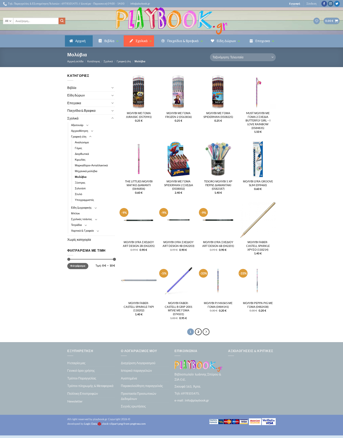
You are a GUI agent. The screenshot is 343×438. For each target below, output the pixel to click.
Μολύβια (81, 176)
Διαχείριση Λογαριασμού (138, 363)
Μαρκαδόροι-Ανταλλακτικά (91, 165)
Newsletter (75, 401)
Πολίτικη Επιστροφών (82, 393)
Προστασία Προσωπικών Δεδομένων (138, 396)
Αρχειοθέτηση (79, 130)
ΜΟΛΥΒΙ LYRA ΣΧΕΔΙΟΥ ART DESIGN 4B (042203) (178, 243)
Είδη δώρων (76, 95)
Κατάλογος (93, 61)
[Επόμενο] (206, 331)
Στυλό (78, 194)
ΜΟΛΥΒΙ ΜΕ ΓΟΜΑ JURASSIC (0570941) (139, 114)
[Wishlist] (316, 21)
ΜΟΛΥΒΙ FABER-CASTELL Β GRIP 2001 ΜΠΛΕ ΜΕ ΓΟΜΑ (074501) (178, 308)
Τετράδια (76, 224)
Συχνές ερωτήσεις (133, 406)
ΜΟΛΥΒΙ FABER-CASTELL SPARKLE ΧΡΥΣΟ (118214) (258, 245)
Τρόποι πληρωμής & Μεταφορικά (90, 386)
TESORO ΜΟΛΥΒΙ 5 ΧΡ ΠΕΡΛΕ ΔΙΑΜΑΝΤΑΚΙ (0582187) (218, 185)
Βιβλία (71, 88)
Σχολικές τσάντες (81, 219)
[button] (140, 4)
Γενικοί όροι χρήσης (81, 370)
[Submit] (62, 21)
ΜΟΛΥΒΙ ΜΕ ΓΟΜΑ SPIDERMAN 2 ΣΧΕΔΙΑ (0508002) (178, 185)
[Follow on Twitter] (337, 4)
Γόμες (78, 148)
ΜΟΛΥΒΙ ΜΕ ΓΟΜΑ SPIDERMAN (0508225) (218, 114)
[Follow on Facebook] (324, 4)
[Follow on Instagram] (330, 4)
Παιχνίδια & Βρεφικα (81, 110)
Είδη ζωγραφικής (81, 207)
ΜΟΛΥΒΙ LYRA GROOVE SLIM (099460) (258, 183)
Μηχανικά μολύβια (86, 171)
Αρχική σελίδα (75, 61)
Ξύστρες (80, 182)
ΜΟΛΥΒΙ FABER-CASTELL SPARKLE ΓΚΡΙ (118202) (139, 306)
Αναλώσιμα (82, 142)
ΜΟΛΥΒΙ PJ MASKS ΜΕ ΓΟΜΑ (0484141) (218, 304)
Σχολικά (108, 61)
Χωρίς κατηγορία (79, 239)
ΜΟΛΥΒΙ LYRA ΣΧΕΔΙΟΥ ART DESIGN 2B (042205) (139, 243)
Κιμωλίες (80, 159)
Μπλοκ (75, 213)
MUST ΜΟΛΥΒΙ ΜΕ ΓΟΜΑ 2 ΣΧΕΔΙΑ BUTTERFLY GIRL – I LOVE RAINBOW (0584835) (258, 120)
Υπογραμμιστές (84, 199)
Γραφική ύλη (124, 61)
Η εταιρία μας (76, 363)
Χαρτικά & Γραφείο (82, 230)
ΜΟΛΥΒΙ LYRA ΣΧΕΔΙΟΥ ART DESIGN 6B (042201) (218, 243)
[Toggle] (112, 87)
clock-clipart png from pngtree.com (124, 423)
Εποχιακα (74, 103)
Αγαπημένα (129, 378)
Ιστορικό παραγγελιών (136, 370)
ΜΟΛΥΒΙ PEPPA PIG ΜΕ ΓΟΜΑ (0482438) (258, 304)
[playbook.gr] (171, 21)
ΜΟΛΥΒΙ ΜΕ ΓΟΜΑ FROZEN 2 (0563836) (178, 114)
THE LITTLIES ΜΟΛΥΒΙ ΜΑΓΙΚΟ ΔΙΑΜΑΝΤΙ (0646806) (139, 185)
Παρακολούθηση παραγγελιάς (142, 386)
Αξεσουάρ (77, 125)
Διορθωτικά (82, 153)
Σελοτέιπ (80, 188)
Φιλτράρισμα (77, 265)
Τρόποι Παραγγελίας (81, 378)
